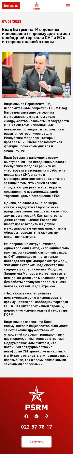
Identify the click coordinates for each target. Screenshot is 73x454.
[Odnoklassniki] (47, 416)
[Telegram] (36, 416)
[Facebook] (26, 416)
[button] (67, 5)
